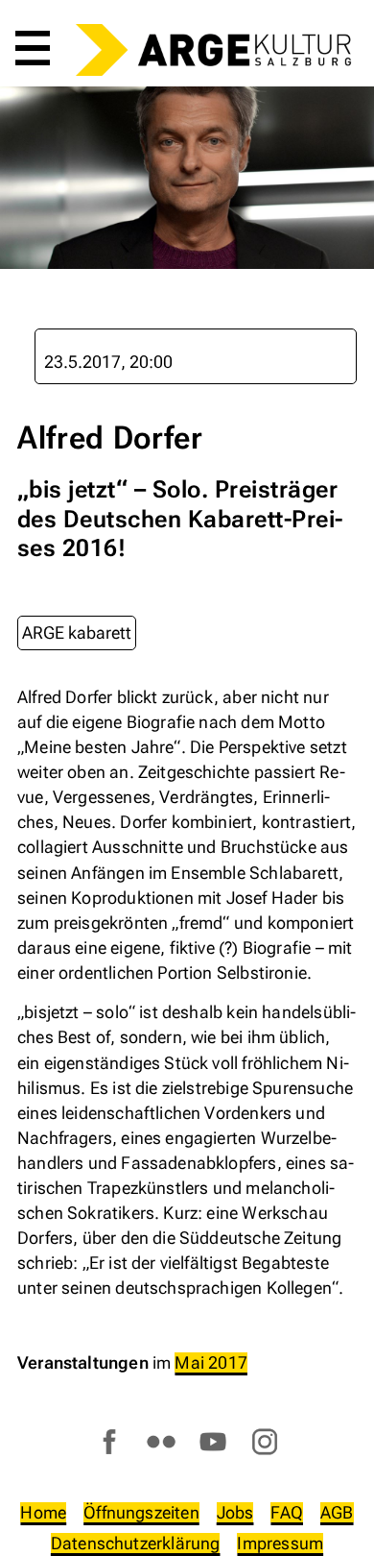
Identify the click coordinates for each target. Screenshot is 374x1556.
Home (43, 1512)
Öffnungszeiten (141, 1512)
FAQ (286, 1512)
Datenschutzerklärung (136, 1543)
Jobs (235, 1512)
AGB (337, 1512)
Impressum (280, 1543)
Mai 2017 (210, 1362)
